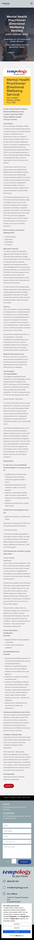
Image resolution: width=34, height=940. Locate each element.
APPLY (8, 786)
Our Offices (12, 894)
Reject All (16, 928)
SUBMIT (24, 862)
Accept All (16, 932)
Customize (17, 924)
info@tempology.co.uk (17, 887)
